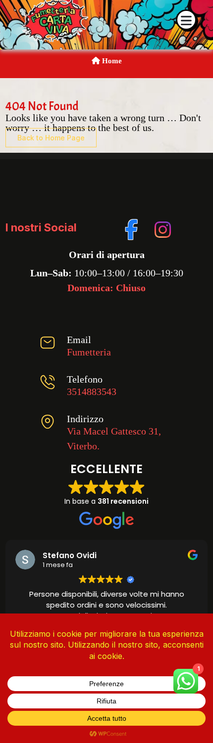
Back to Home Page (51, 137)
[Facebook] (132, 228)
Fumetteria (89, 352)
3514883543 (91, 391)
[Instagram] (161, 228)
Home (111, 61)
